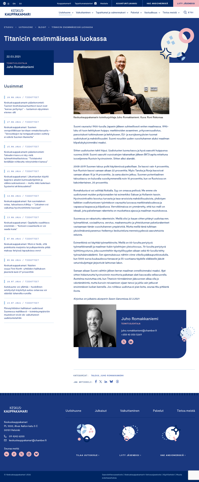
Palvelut (135, 12)
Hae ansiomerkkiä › (173, 455)
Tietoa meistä (170, 12)
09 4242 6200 (17, 436)
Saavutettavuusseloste (112, 474)
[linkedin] (105, 382)
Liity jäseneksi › (130, 455)
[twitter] (100, 382)
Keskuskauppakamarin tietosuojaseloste (142, 474)
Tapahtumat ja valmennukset (110, 12)
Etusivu (8, 27)
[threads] (117, 382)
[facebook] (96, 382)
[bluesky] (111, 382)
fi (8, 3)
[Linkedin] (130, 341)
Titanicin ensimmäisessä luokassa (72, 27)
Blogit (42, 27)
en (14, 3)
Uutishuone (65, 12)
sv (20, 3)
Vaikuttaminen (83, 12)
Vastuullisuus (150, 12)
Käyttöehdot (169, 474)
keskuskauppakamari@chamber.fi (27, 440)
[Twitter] (123, 341)
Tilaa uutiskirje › (87, 455)
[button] (72, 13)
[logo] (17, 12)
